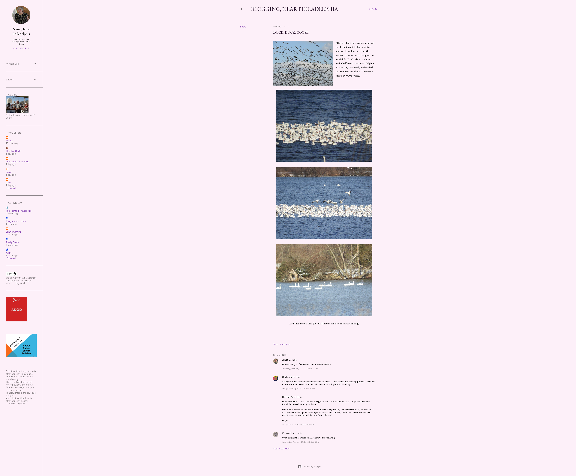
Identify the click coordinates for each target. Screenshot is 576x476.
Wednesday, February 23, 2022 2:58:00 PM (300, 442)
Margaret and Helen (16, 221)
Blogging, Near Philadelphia (294, 8)
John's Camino (13, 231)
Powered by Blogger (312, 466)
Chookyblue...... (289, 433)
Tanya (9, 172)
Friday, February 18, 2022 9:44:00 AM (298, 388)
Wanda (9, 140)
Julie (8, 182)
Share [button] (243, 26)
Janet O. (286, 360)
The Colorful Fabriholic (17, 161)
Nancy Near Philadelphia (21, 31)
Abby (8, 253)
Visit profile (21, 48)
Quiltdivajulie (288, 377)
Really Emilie (12, 242)
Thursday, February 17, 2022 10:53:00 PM (300, 369)
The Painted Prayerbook (18, 210)
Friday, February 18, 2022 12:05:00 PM (298, 425)
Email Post (285, 344)
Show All (11, 188)
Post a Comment (281, 449)
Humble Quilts (13, 151)
